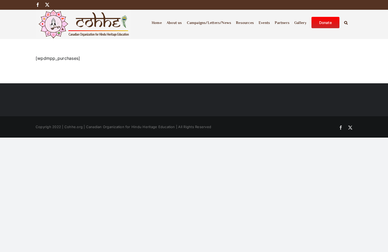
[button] (346, 22)
